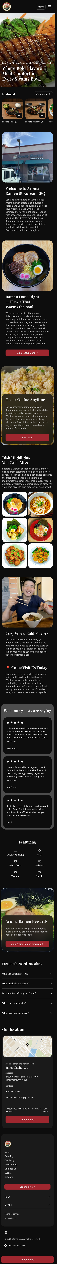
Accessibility (10, 1218)
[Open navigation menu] (49, 6)
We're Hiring (10, 1164)
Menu (41, 6)
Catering (8, 1156)
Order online (27, 1119)
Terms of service (11, 1214)
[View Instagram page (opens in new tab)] (6, 1232)
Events (7, 1172)
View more (11, 741)
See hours (45, 1110)
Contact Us (10, 1168)
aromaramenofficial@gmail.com (20, 1098)
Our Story (9, 1160)
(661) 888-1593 (13, 1092)
